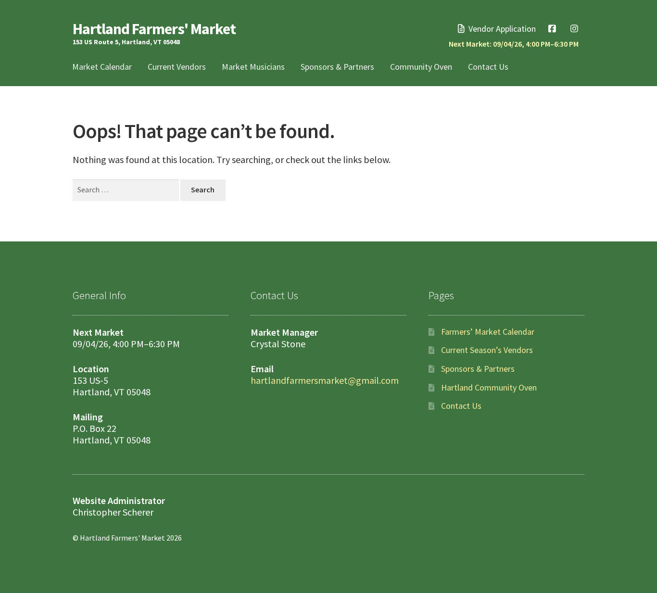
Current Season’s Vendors (487, 349)
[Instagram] (574, 28)
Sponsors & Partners (337, 66)
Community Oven (421, 66)
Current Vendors (177, 66)
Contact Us (488, 66)
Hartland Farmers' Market (154, 28)
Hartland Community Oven (489, 387)
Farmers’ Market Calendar (487, 331)
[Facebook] (552, 28)
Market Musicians (253, 66)
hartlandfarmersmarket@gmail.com (325, 380)
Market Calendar (102, 66)
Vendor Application (501, 28)
